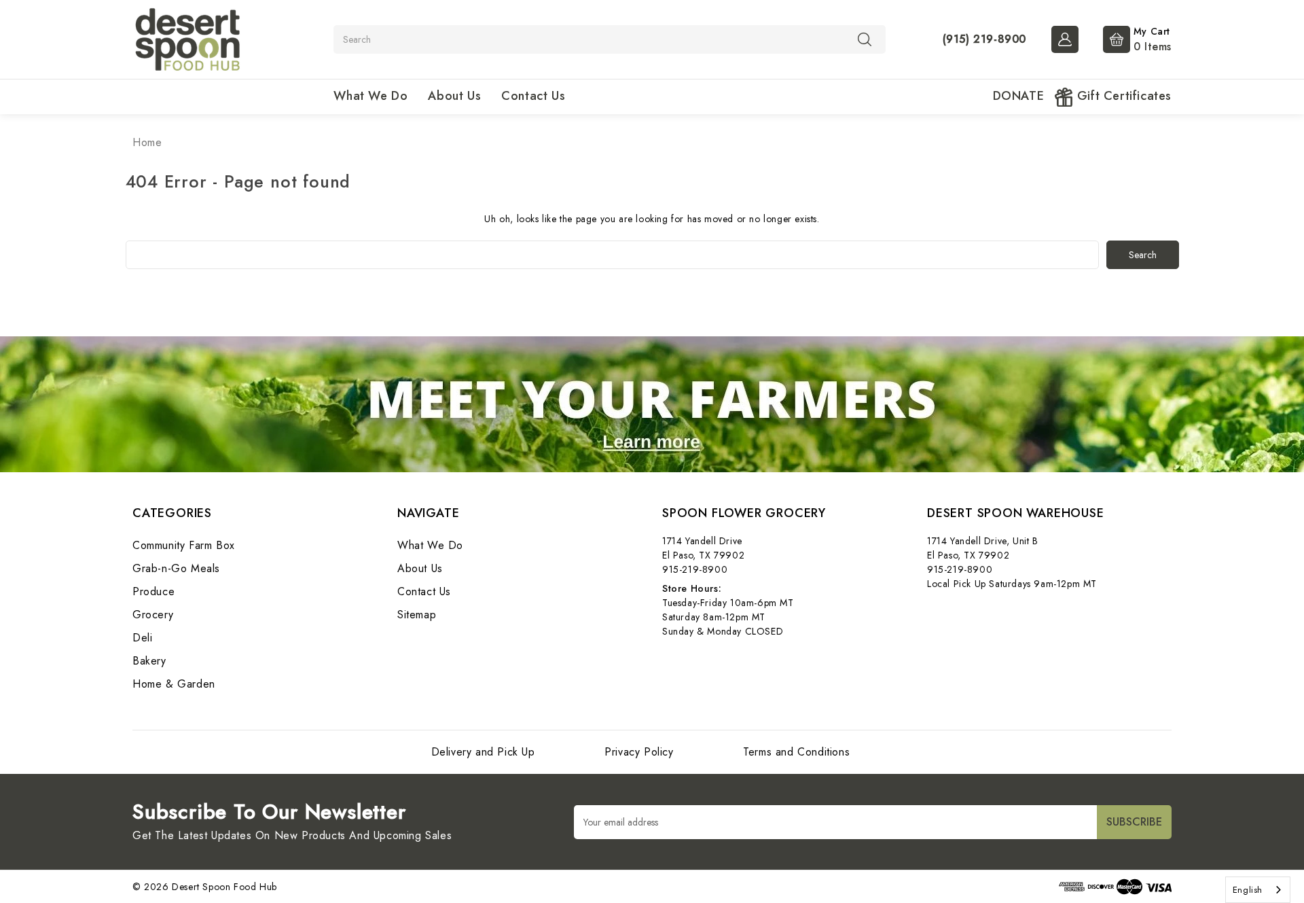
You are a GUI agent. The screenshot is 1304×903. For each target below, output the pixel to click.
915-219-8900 (694, 569)
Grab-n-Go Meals (176, 568)
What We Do (370, 96)
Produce (153, 591)
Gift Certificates (1122, 96)
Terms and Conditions (796, 752)
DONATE (1019, 96)
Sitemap (416, 614)
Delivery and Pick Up (483, 752)
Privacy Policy (638, 752)
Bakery (149, 661)
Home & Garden (173, 684)
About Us (454, 96)
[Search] (864, 39)
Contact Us (533, 96)
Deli (142, 637)
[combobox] (1257, 890)
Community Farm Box (183, 545)
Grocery (152, 614)
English (1248, 889)
